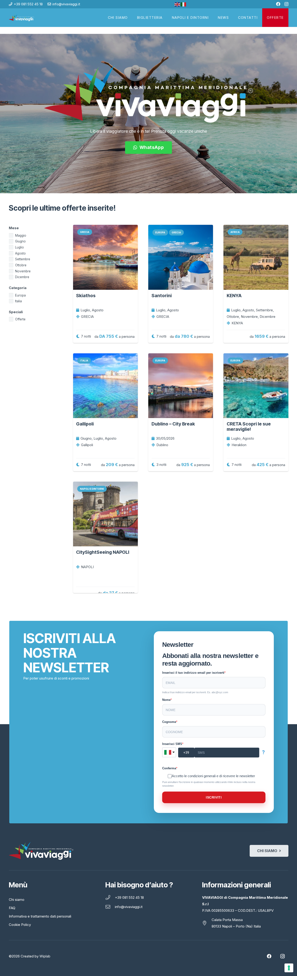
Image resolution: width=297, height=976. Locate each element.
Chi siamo (16, 899)
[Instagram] (286, 4)
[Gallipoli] (105, 385)
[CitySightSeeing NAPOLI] (105, 514)
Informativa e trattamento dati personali (40, 916)
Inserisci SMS (172, 744)
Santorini (162, 295)
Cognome (169, 722)
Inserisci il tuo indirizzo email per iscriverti (193, 672)
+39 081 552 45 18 (129, 897)
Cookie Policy (20, 924)
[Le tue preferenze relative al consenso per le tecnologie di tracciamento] (288, 967)
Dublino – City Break (173, 424)
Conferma (169, 768)
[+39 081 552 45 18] (110, 897)
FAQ (12, 908)
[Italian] (184, 4)
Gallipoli (85, 424)
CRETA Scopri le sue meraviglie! (249, 426)
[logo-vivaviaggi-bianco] (21, 17)
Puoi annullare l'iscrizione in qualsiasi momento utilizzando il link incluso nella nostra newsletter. (208, 784)
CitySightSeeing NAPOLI (102, 552)
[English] (177, 4)
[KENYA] (255, 257)
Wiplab (44, 956)
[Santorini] (180, 257)
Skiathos (86, 295)
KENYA (234, 295)
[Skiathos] (105, 257)
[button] (286, 17)
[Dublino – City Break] (180, 385)
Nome (166, 700)
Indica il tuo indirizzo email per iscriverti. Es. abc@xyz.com (195, 692)
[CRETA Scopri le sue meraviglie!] (255, 385)
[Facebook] (278, 4)
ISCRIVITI (214, 797)
